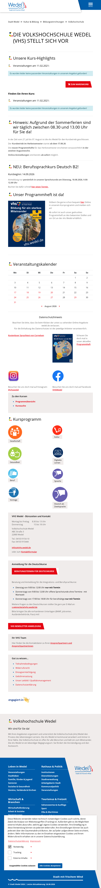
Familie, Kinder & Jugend (20, 779)
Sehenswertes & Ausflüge (53, 805)
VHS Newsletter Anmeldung (26, 626)
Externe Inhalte (20, 858)
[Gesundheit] (15, 453)
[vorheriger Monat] (42, 306)
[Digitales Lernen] (57, 452)
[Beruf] (13, 473)
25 (27, 297)
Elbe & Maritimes (49, 812)
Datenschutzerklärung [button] (18, 841)
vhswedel (14, 390)
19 (39, 292)
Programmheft (84, 344)
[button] (31, 847)
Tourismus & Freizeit (54, 799)
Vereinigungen (15, 815)
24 (15, 297)
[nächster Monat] (59, 306)
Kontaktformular (29, 551)
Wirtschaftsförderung (18, 807)
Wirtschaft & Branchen (16, 801)
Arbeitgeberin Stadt (51, 783)
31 (15, 302)
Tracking (17, 852)
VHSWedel (57, 390)
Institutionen (48, 772)
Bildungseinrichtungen (53, 21)
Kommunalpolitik (50, 786)
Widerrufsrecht (23, 668)
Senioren (12, 783)
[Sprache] (57, 473)
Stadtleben (13, 775)
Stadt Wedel (13, 21)
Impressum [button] (35, 841)
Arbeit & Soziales (16, 811)
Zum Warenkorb (79, 84)
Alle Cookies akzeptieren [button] (50, 865)
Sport (44, 808)
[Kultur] (57, 430)
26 (39, 297)
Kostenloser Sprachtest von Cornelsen (26, 335)
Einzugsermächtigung (26, 672)
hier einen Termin (39, 186)
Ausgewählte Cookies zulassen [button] (22, 865)
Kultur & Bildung (31, 21)
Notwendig (18, 846)
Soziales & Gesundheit (19, 786)
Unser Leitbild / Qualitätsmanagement (33, 680)
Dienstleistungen (49, 775)
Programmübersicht (25, 401)
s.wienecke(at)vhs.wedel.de (24, 607)
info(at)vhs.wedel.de (21, 547)
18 (27, 292)
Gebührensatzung (24, 676)
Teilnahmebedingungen (27, 663)
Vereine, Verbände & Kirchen (22, 790)
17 (15, 292)
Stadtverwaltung (49, 779)
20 (52, 292)
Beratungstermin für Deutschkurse (34, 571)
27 (52, 297)
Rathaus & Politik (51, 766)
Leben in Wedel (17, 766)
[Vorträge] (13, 492)
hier (82, 202)
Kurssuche (21, 405)
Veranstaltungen (16, 772)
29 (75, 297)
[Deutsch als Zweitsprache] (59, 494)
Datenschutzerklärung (26, 684)
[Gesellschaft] (15, 432)
